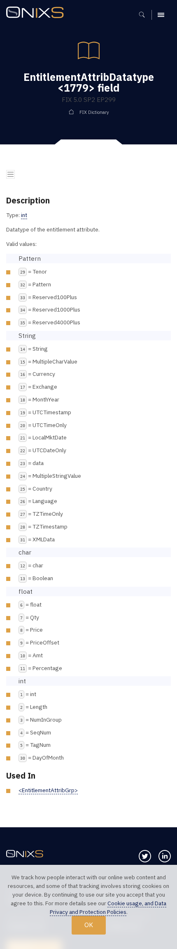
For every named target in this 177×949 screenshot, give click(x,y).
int (24, 215)
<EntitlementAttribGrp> (48, 790)
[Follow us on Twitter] (145, 856)
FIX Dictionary (94, 112)
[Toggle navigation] (10, 174)
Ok (88, 925)
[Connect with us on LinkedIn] (164, 856)
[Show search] (144, 15)
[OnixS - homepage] (37, 13)
